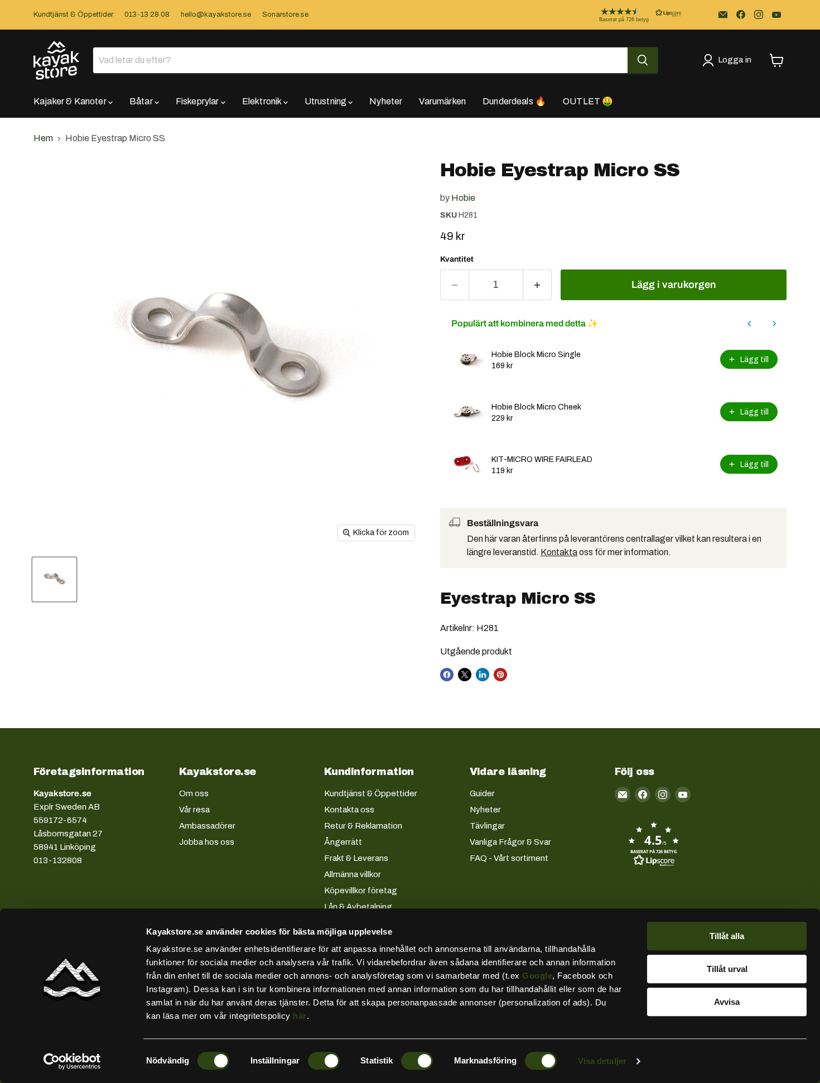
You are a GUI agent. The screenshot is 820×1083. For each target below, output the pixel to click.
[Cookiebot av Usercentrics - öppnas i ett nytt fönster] (72, 1061)
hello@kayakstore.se (216, 14)
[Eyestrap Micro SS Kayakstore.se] (54, 579)
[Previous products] (749, 323)
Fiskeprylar (198, 101)
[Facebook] (741, 14)
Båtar (142, 101)
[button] (631, 15)
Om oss (194, 793)
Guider (482, 793)
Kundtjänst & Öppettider (73, 14)
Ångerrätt (343, 841)
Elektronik (262, 101)
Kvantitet (457, 259)
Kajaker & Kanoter (70, 101)
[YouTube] (776, 14)
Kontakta (559, 552)
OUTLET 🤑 (588, 101)
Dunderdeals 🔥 (514, 101)
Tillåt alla (727, 936)
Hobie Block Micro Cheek (536, 407)
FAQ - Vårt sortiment (509, 858)
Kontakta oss (349, 809)
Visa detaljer (602, 1061)
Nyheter (385, 101)
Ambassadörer (207, 825)
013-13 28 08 (147, 14)
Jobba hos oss (206, 841)
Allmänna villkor (352, 874)
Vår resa (194, 809)
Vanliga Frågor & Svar (510, 841)
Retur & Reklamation (363, 825)
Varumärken (442, 101)
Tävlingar (487, 825)
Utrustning (327, 101)
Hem (43, 138)
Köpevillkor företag (360, 890)
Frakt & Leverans (356, 858)
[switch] (324, 1061)
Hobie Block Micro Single (536, 354)
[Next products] (774, 323)
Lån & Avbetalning (358, 906)
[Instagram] (758, 14)
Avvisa (727, 1002)
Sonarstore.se (285, 14)
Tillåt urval (727, 969)
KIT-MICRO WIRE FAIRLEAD (541, 459)
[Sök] (643, 60)
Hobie (463, 198)
